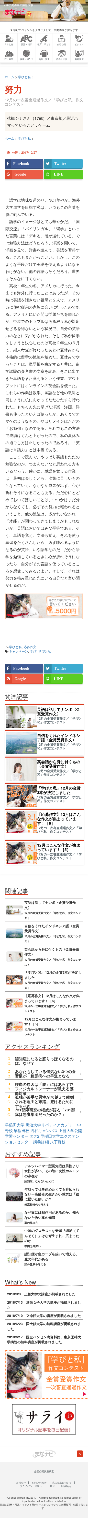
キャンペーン (18, 651)
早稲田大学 (14, 1125)
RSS (52, 1486)
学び (33, 651)
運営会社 (21, 1482)
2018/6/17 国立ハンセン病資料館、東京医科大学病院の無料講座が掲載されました (44, 1339)
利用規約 (66, 1486)
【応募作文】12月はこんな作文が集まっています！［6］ (59, 818)
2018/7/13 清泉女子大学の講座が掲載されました (44, 1305)
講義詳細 (41, 1142)
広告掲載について (62, 1482)
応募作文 (30, 646)
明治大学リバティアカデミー (50, 1125)
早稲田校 (21, 1130)
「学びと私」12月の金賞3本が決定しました (59, 790)
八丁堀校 (58, 1142)
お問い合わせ (39, 1482)
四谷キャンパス (44, 1130)
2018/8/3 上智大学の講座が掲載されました (41, 1293)
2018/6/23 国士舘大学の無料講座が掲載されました (44, 1326)
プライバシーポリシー (32, 1486)
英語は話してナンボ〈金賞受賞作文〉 (58, 711)
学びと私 (15, 646)
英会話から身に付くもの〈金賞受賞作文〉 (58, 764)
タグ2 (34, 1136)
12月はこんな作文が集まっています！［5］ (59, 847)
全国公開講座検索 (44, 1471)
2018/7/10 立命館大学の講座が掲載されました (44, 1315)
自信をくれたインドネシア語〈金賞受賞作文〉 (58, 737)
